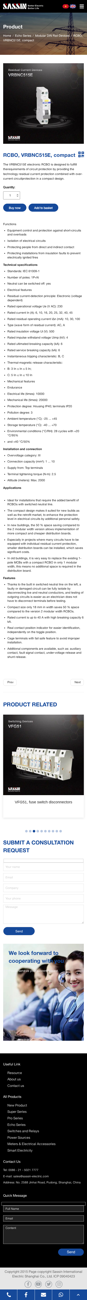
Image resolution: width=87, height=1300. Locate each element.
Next (78, 682)
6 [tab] (45, 831)
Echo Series (16, 1125)
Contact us (15, 1086)
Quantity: (9, 187)
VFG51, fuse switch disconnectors (43, 802)
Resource (14, 1073)
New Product (17, 1105)
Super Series (17, 1111)
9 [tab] (57, 831)
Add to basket (43, 208)
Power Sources (18, 1137)
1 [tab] (26, 831)
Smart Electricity (20, 1150)
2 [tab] (30, 831)
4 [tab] (38, 831)
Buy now (15, 208)
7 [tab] (49, 831)
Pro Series (15, 1118)
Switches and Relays (23, 1131)
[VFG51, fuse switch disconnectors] (43, 755)
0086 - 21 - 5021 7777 (23, 1170)
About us (14, 1079)
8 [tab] (53, 831)
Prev (10, 682)
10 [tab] (60, 831)
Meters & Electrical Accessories (31, 1144)
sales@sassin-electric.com (31, 1176)
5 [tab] (41, 831)
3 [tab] (34, 831)
